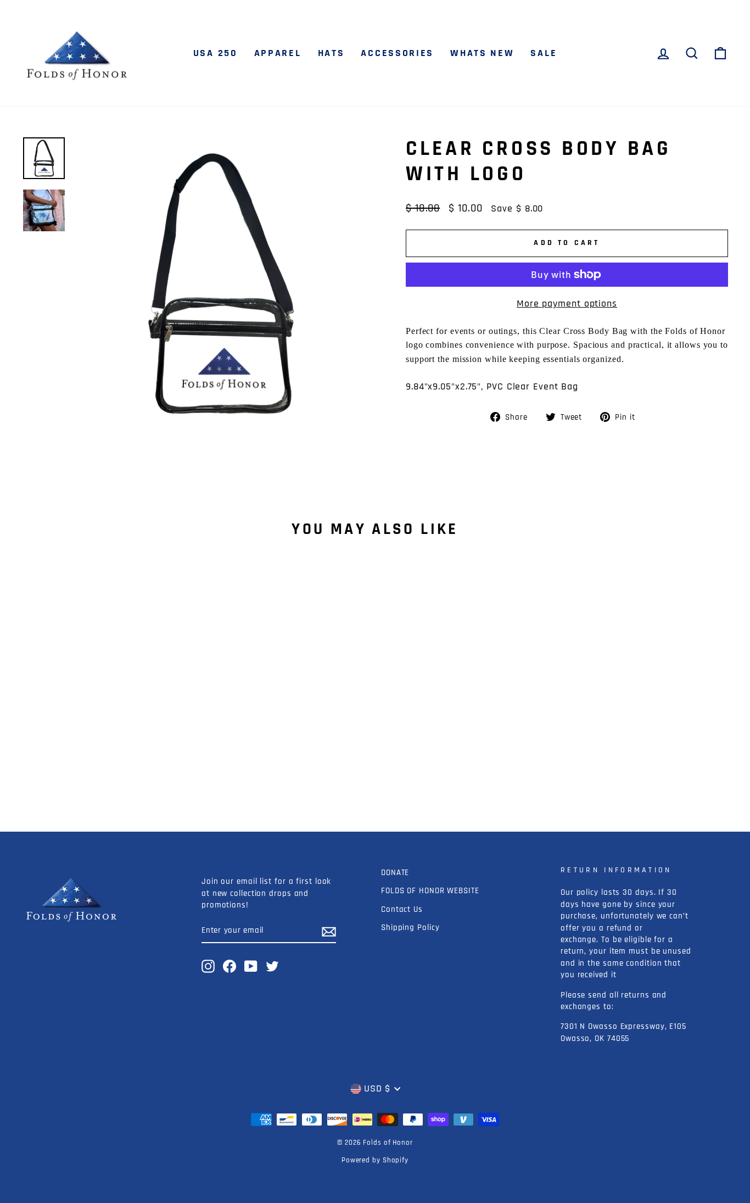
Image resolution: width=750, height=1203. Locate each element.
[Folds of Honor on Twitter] (272, 966)
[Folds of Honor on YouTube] (251, 966)
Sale (543, 53)
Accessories (397, 53)
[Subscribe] (329, 931)
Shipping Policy (410, 927)
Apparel (277, 53)
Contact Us (402, 909)
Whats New (482, 53)
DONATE (395, 872)
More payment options (567, 303)
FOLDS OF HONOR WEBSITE (430, 890)
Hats (331, 53)
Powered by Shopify (375, 1160)
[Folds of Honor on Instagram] (208, 966)
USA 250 (215, 53)
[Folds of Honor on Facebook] (229, 966)
